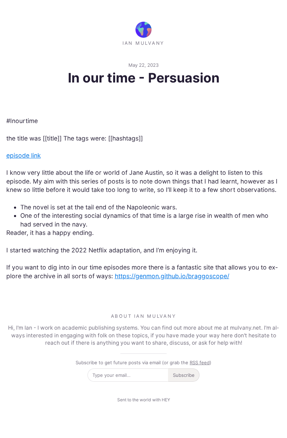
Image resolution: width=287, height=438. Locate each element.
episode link (23, 155)
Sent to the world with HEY (143, 399)
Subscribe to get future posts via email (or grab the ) (143, 362)
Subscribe (184, 375)
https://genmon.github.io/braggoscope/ (172, 276)
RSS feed (200, 362)
